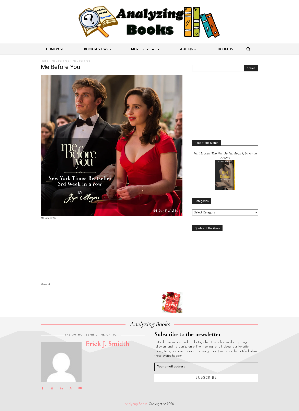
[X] (70, 388)
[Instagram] (52, 388)
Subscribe (206, 377)
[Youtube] (80, 388)
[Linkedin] (61, 388)
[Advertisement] (111, 252)
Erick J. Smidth (107, 343)
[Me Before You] (111, 145)
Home (44, 60)
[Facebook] (42, 388)
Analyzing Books (136, 404)
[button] (248, 49)
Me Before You (60, 60)
